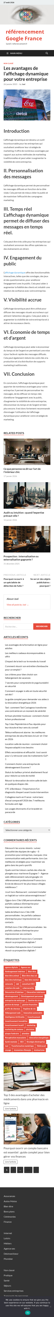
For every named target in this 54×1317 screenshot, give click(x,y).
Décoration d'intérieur (14, 992)
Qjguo (8, 900)
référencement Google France (25, 35)
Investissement (34, 1017)
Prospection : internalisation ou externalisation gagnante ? (21, 558)
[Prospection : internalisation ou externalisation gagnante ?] (27, 540)
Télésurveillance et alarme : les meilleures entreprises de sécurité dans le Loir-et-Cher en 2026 (26, 735)
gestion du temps (12, 1004)
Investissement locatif (14, 1025)
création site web (12, 988)
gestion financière (29, 1004)
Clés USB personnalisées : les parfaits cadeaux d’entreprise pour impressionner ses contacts (25, 903)
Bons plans (9, 1211)
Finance (8, 1221)
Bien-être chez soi (29, 975)
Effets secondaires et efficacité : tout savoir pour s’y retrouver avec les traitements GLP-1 (27, 755)
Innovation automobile (32, 1013)
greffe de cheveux (12, 1009)
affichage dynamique (15, 272)
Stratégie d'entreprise (36, 1042)
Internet (8, 1233)
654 (28, 1169)
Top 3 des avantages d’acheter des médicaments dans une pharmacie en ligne (26, 1099)
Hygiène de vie (29, 1009)
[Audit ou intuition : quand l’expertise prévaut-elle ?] (27, 496)
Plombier (8, 1258)
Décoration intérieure (36, 992)
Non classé (8, 63)
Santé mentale (11, 1042)
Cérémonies (10, 1216)
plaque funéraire (12, 1033)
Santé (6, 1280)
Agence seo (25, 967)
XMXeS (8, 927)
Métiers (8, 1243)
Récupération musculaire (15, 1037)
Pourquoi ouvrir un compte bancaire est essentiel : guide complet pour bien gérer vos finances (27, 1152)
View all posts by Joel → (18, 604)
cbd (17, 984)
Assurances (9, 1196)
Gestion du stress (35, 1000)
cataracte (9, 984)
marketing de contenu (14, 1029)
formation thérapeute (15, 947)
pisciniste (30, 1029)
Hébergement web (12, 1013)
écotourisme (39, 1050)
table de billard (12, 911)
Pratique (8, 1275)
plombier (25, 1033)
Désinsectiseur (11, 1253)
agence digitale (11, 967)
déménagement (11, 996)
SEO (22, 1042)
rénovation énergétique (39, 1037)
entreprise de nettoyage (15, 1000)
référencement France (16, 938)
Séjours (7, 1285)
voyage (8, 1050)
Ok (27, 1313)
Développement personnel (32, 996)
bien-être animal (12, 975)
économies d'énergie (22, 1050)
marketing (31, 1025)
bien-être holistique (13, 980)
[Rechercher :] (27, 626)
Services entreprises (13, 1290)
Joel (23, 84)
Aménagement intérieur (15, 971)
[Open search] (47, 53)
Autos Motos (10, 1201)
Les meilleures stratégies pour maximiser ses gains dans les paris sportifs (26, 861)
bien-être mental (32, 980)
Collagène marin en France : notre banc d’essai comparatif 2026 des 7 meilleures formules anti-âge (25, 800)
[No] (50, 1306)
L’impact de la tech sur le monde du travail (25, 661)
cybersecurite (28, 988)
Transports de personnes (16, 1295)
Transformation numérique (22, 1046)
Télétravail (41, 1046)
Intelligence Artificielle (14, 1017)
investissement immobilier (16, 1021)
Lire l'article (10, 1108)
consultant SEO (28, 984)
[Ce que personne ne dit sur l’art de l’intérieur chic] (27, 452)
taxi (6, 1046)
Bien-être (32, 971)
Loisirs (7, 1238)
